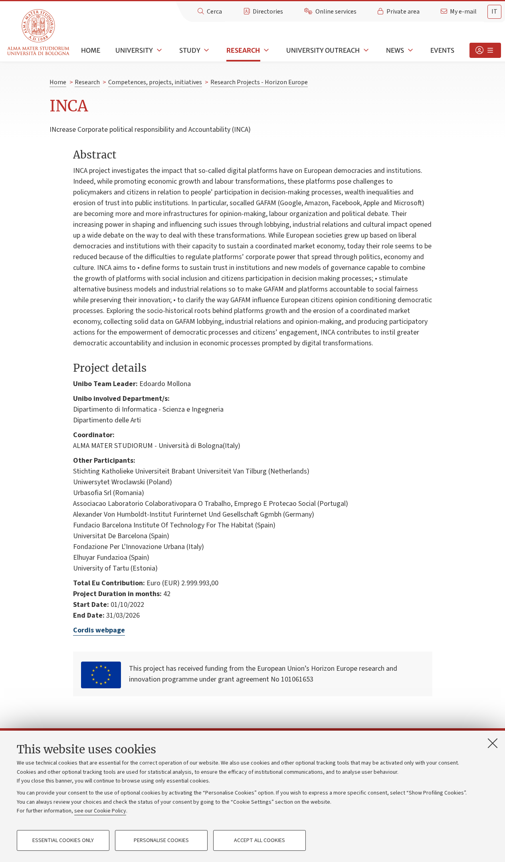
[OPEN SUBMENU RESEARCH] (265, 50)
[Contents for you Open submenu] (485, 50)
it (494, 11)
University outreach (323, 50)
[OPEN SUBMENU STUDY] (206, 50)
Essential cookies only (63, 840)
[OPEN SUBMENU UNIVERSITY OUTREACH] (365, 50)
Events (442, 50)
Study (189, 50)
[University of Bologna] (39, 32)
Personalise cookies (161, 840)
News (395, 50)
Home (90, 50)
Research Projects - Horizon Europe (259, 82)
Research (243, 50)
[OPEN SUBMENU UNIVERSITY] (158, 50)
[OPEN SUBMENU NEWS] (409, 50)
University (134, 50)
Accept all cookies (259, 840)
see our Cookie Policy (100, 811)
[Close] (492, 743)
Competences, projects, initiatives (155, 82)
